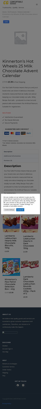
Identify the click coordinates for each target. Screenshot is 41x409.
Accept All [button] (20, 210)
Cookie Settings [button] (9, 210)
